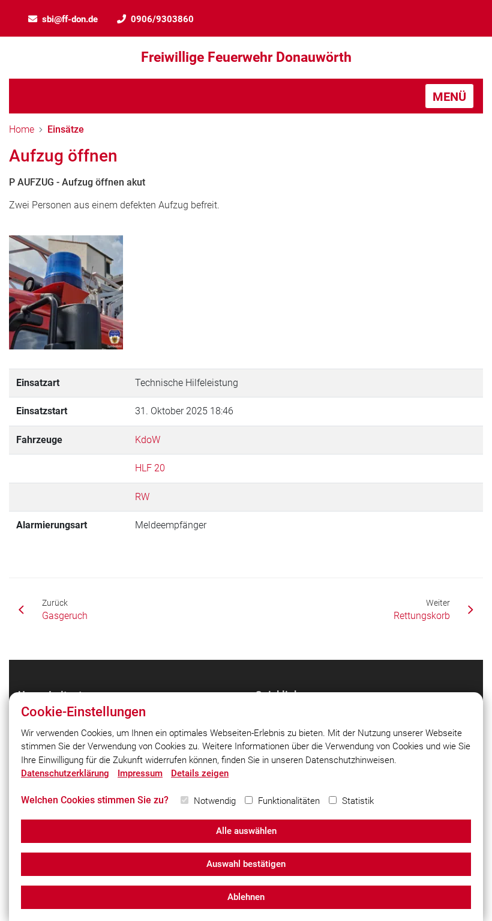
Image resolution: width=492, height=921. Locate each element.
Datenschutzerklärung (65, 773)
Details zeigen (200, 773)
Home (21, 129)
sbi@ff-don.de (70, 19)
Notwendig (215, 801)
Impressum (140, 773)
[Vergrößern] (66, 292)
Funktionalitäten (289, 801)
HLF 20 (150, 468)
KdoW (147, 439)
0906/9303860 (162, 19)
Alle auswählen (246, 831)
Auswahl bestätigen (246, 864)
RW (142, 497)
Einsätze (65, 129)
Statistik (358, 801)
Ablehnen (246, 897)
